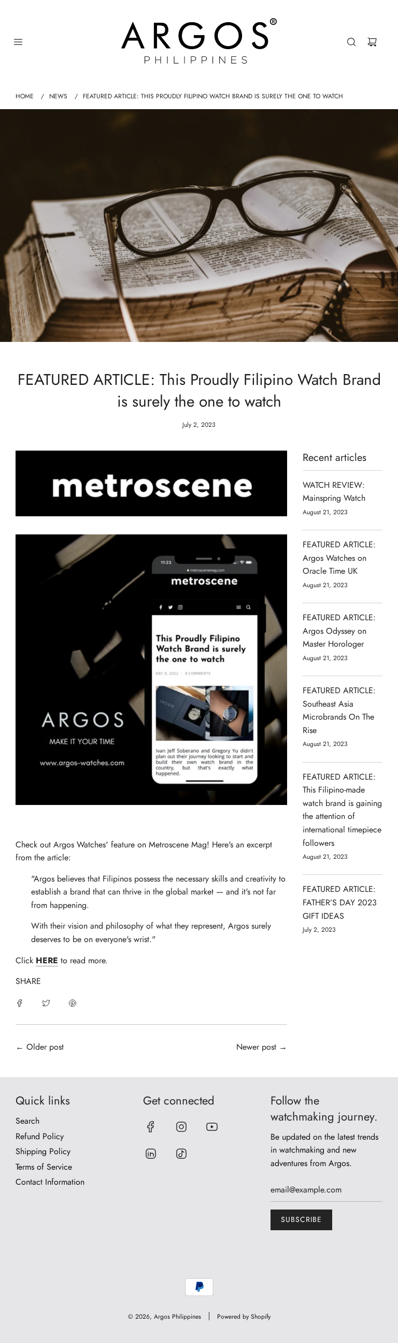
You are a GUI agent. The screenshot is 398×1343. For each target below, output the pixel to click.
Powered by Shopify (244, 1316)
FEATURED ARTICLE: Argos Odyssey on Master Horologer (339, 630)
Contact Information (50, 1182)
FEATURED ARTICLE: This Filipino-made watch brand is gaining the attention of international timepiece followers (342, 810)
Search (27, 1121)
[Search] (351, 42)
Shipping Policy (43, 1151)
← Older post (40, 1047)
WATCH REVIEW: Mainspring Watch (334, 491)
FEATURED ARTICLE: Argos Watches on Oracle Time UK (339, 558)
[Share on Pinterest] (72, 1002)
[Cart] (372, 42)
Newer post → (261, 1047)
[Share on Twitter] (46, 1002)
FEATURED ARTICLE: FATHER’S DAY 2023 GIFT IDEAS (340, 902)
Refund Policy (40, 1136)
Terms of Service (44, 1167)
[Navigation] (18, 42)
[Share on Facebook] (20, 1002)
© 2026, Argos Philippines (164, 1316)
